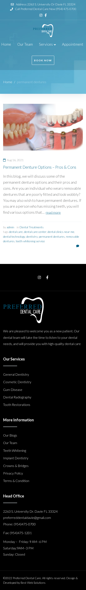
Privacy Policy (13, 473)
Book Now (43, 60)
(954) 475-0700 (66, 9)
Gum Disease (12, 390)
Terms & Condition (16, 481)
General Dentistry (16, 374)
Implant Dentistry (15, 458)
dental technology (14, 236)
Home (7, 82)
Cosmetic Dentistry (17, 382)
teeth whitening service (30, 241)
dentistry (32, 236)
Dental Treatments (32, 227)
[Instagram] (40, 15)
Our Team (10, 443)
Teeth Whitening (14, 450)
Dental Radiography (17, 397)
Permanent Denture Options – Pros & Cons (39, 167)
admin (10, 227)
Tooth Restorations (16, 405)
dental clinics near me (61, 231)
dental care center (35, 231)
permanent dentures (52, 236)
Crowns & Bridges (16, 466)
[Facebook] (46, 15)
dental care (16, 231)
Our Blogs (10, 435)
